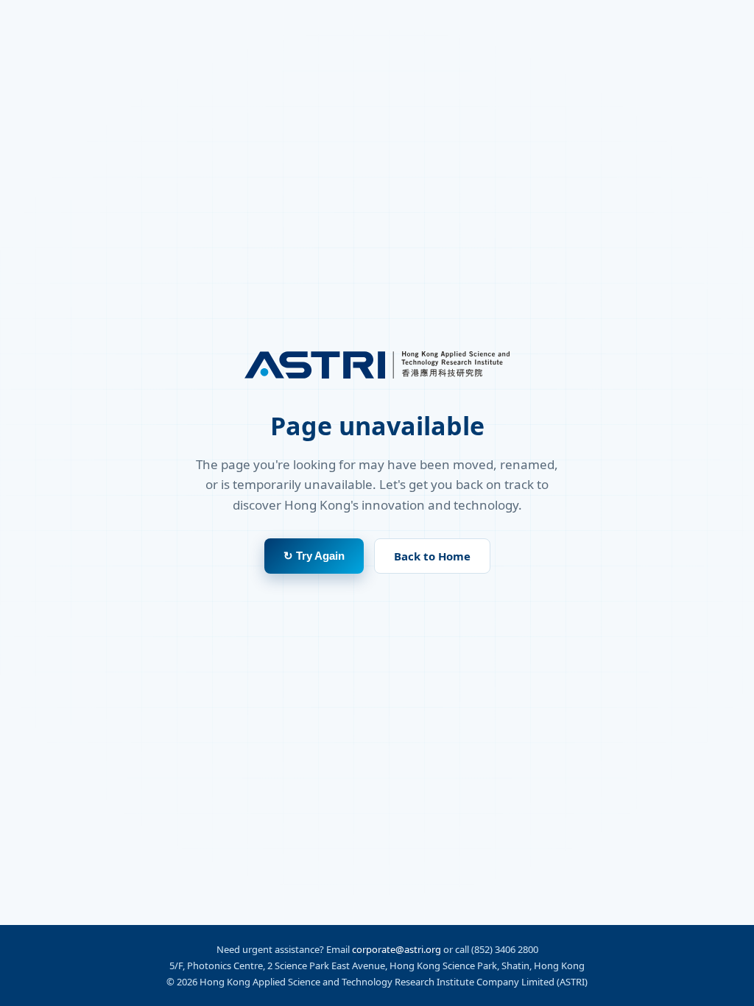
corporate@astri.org (396, 949)
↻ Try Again (314, 555)
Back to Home (432, 556)
